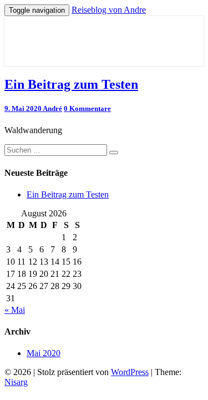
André (52, 108)
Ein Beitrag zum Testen (71, 84)
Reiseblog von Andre (109, 9)
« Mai (14, 310)
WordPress (130, 372)
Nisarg (16, 382)
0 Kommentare (87, 108)
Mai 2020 (43, 353)
